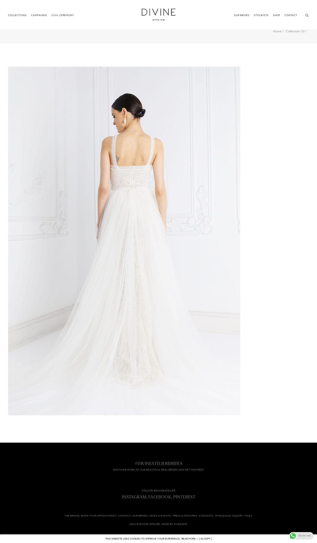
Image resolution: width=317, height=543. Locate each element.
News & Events (160, 516)
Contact (291, 15)
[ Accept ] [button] (205, 539)
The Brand (72, 516)
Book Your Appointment (98, 516)
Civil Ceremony (63, 15)
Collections (17, 15)
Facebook (159, 497)
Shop (276, 15)
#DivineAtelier (164, 491)
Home (277, 31)
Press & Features (185, 516)
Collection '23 (295, 31)
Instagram (134, 497)
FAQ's (248, 516)
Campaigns (39, 15)
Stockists (261, 15)
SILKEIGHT (181, 524)
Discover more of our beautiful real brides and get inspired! (158, 470)
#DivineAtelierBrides (158, 463)
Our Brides (241, 15)
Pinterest (184, 497)
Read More (188, 539)
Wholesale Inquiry (229, 516)
